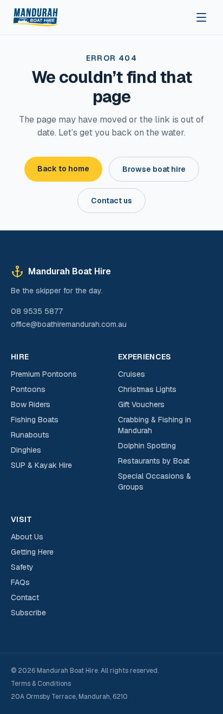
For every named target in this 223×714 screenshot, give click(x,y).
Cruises (131, 374)
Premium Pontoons (44, 374)
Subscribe (28, 612)
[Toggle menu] (201, 17)
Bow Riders (30, 404)
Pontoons (28, 389)
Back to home (63, 168)
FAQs (20, 582)
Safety (22, 567)
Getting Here (32, 552)
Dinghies (26, 450)
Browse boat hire (154, 169)
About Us (27, 537)
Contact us (111, 200)
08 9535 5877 (37, 311)
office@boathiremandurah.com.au (69, 324)
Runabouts (30, 435)
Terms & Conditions (41, 683)
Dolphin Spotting (147, 446)
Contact (25, 597)
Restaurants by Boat (153, 461)
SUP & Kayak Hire (41, 465)
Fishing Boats (34, 419)
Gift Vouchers (141, 404)
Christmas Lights (147, 389)
